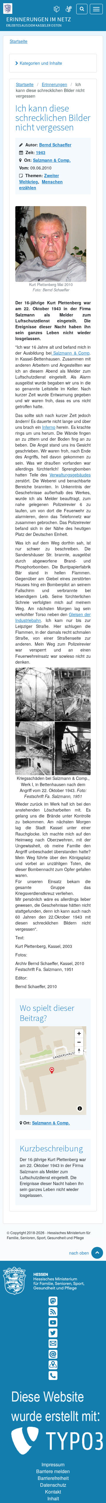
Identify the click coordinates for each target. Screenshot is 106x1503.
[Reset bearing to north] (79, 1050)
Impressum (53, 1464)
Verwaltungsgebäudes (70, 475)
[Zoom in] (79, 1033)
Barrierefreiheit (53, 1478)
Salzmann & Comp (71, 353)
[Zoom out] (79, 1042)
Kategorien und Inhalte (41, 63)
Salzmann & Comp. (52, 160)
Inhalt (53, 1498)
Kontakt (53, 1491)
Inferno (48, 427)
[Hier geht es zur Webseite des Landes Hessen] (7, 7)
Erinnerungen (54, 84)
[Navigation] (96, 9)
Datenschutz (53, 1484)
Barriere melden (53, 1471)
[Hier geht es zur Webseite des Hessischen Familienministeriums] (53, 1270)
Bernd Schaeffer (55, 145)
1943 (40, 152)
